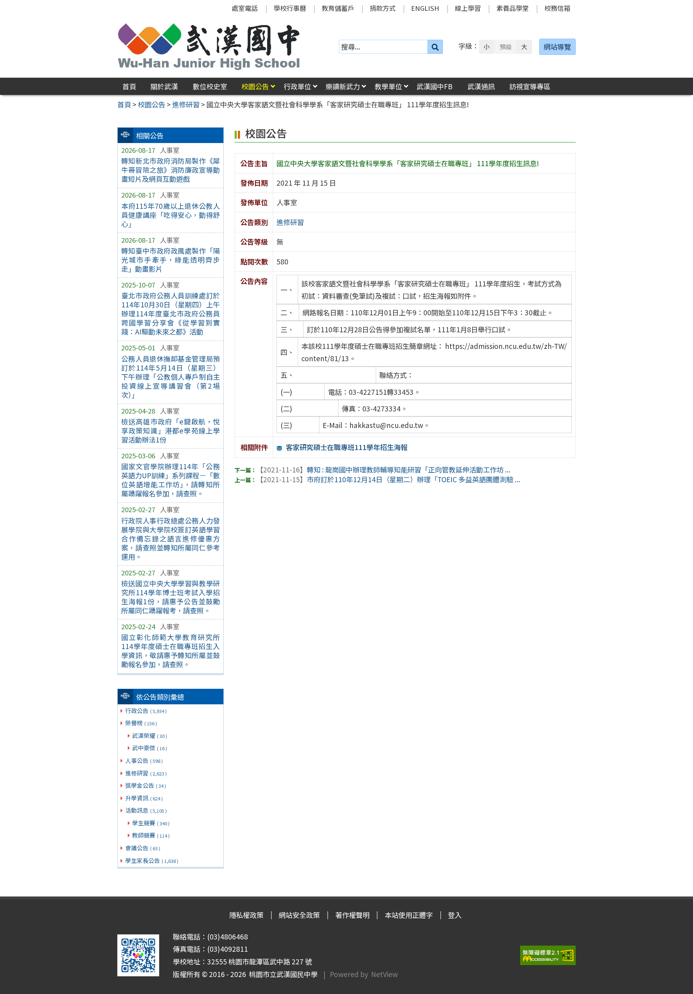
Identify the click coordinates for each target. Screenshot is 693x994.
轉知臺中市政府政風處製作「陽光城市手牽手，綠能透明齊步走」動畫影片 (170, 260)
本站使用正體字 (409, 915)
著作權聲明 (352, 915)
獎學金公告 (145, 785)
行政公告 (146, 710)
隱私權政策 (246, 915)
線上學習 (468, 8)
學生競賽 (151, 822)
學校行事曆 (290, 8)
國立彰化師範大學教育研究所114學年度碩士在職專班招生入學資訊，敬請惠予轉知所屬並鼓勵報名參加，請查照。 (170, 650)
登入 (455, 915)
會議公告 (142, 847)
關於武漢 (164, 86)
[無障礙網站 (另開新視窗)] (548, 955)
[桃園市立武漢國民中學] (209, 46)
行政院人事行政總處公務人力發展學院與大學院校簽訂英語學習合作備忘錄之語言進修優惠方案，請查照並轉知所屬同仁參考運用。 (170, 538)
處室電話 (245, 8)
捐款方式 (383, 8)
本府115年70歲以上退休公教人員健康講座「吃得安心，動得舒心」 (170, 215)
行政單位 (297, 86)
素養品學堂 (512, 8)
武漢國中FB (435, 86)
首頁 (129, 86)
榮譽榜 (141, 722)
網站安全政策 (299, 915)
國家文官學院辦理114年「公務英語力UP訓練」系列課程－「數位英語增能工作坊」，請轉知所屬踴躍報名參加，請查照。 (170, 479)
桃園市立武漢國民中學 (282, 974)
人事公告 (144, 760)
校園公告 (255, 86)
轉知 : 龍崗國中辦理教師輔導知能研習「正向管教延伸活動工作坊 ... (383, 469)
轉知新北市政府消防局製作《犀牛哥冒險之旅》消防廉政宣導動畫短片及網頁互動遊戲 (170, 170)
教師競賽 (151, 835)
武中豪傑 (149, 747)
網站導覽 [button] (557, 47)
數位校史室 (210, 86)
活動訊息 (146, 810)
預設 (506, 46)
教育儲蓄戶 (338, 8)
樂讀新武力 (343, 86)
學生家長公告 (151, 860)
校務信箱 (557, 8)
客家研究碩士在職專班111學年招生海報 (346, 447)
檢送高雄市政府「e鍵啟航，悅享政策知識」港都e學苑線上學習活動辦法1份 (170, 430)
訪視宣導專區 (529, 86)
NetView (384, 974)
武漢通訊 (481, 86)
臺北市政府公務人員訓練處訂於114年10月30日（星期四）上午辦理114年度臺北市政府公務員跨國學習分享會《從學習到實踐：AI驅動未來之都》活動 (170, 313)
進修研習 (146, 773)
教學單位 (388, 86)
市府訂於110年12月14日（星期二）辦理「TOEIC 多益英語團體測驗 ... (388, 479)
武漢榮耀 (149, 735)
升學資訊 (144, 798)
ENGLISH (425, 8)
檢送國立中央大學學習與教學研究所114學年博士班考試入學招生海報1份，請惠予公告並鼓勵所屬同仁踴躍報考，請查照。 (170, 596)
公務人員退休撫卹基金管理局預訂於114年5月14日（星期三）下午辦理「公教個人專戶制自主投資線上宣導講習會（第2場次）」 (170, 377)
